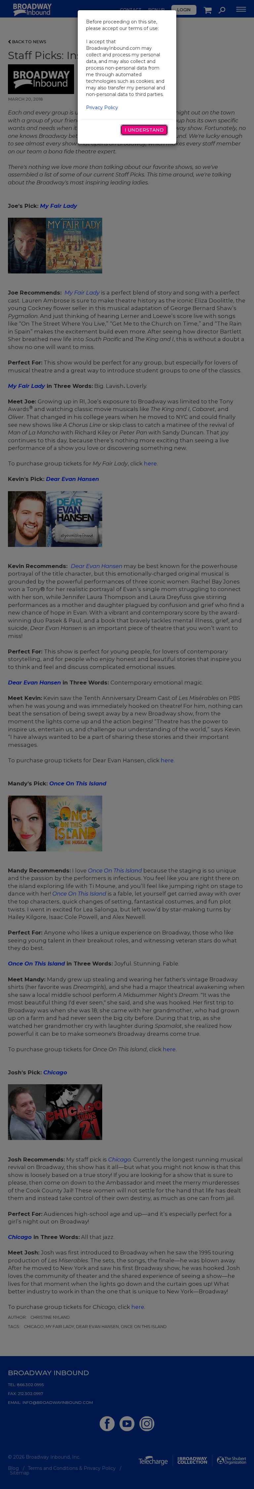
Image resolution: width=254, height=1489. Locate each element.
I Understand (144, 130)
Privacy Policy (102, 108)
